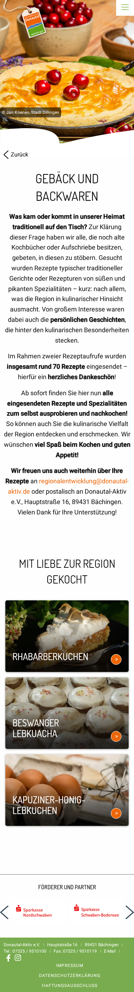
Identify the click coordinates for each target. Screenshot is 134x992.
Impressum (69, 965)
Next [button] (129, 912)
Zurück (19, 154)
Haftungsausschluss (70, 985)
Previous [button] (4, 912)
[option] (67, 71)
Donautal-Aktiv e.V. (26, 24)
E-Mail (110, 951)
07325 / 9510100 (29, 951)
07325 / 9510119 (80, 951)
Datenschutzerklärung (69, 975)
